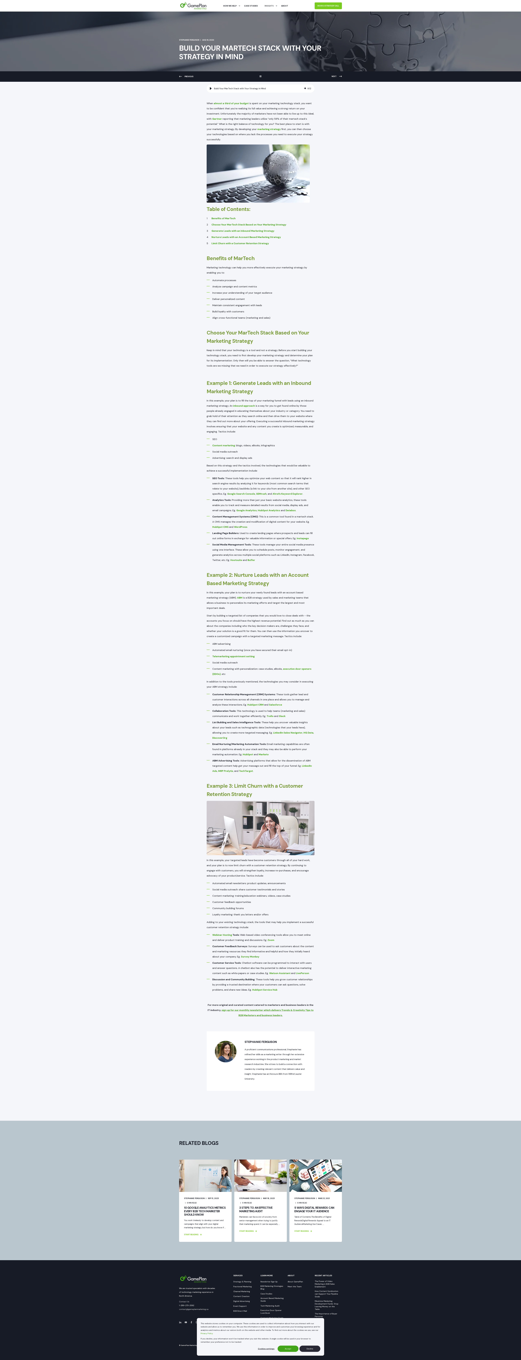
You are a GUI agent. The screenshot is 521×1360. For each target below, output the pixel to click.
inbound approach (244, 405)
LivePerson (302, 973)
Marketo (264, 754)
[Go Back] (260, 76)
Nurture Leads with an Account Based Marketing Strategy (246, 237)
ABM (239, 597)
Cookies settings (266, 1349)
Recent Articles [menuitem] (323, 1276)
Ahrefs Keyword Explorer (288, 493)
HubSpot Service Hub (264, 989)
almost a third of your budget (231, 103)
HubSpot (248, 754)
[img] (305, 88)
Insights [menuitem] (269, 6)
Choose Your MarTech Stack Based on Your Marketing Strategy (249, 224)
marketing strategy (269, 129)
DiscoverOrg (219, 737)
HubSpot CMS (220, 527)
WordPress (240, 527)
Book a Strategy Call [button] (328, 5)
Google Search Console (241, 493)
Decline (310, 1349)
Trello (270, 716)
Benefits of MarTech (224, 218)
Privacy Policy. (207, 1333)
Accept (288, 1349)
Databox (291, 510)
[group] (260, 88)
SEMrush (261, 493)
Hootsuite (236, 560)
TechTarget (246, 771)
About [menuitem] (291, 1276)
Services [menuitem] (238, 1276)
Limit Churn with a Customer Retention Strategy (240, 243)
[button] (210, 88)
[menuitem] (239, 6)
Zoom (271, 940)
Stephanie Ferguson (189, 40)
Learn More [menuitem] (266, 1276)
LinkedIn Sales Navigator (287, 732)
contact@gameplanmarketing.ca (193, 1309)
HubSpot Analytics (269, 510)
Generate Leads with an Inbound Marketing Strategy (243, 231)
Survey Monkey (250, 956)
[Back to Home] (193, 5)
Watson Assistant (280, 973)
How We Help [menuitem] (230, 6)
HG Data (308, 732)
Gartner (217, 118)
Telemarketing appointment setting (233, 656)
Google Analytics (246, 510)
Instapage (303, 538)
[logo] (193, 1279)
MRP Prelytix (225, 771)
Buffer (251, 560)
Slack (282, 716)
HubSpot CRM (255, 704)
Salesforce (275, 704)
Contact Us (184, 1301)
